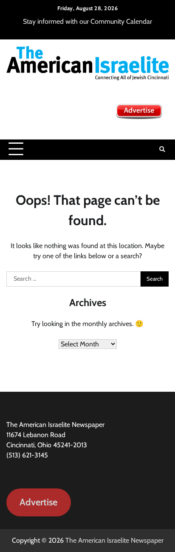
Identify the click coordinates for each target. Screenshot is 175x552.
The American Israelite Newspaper (114, 540)
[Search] (162, 149)
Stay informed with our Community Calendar (87, 21)
